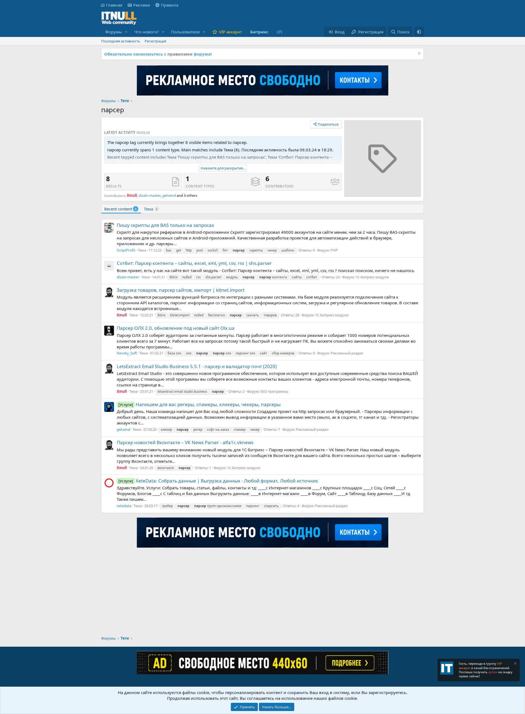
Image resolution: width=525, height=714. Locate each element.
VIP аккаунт (230, 31)
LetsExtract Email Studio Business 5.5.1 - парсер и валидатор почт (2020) (197, 366)
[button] (126, 32)
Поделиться (328, 124)
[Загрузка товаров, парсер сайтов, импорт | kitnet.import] (109, 292)
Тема (151, 209)
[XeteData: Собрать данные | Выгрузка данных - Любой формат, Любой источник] (109, 483)
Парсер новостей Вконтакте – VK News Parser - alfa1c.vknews (185, 442)
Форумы (113, 31)
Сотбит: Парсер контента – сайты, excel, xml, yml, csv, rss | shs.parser (194, 263)
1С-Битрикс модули (372, 276)
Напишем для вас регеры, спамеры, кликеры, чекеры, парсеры (199, 404)
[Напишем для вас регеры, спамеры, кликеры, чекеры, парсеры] (109, 407)
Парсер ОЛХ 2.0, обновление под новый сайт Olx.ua (176, 328)
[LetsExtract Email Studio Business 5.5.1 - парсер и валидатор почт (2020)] (109, 369)
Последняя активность (120, 41)
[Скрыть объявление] (418, 54)
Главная (114, 5)
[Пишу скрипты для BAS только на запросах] (109, 228)
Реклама (141, 5)
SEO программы (274, 391)
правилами (179, 54)
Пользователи (185, 31)
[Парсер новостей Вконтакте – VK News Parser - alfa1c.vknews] (109, 445)
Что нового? (146, 31)
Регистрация (155, 41)
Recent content (120, 209)
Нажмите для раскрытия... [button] (223, 168)
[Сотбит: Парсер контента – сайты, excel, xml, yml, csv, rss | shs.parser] (109, 266)
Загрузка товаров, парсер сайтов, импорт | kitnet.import (180, 290)
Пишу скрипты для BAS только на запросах (165, 225)
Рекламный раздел (347, 353)
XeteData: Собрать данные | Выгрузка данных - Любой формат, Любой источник (218, 481)
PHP (334, 250)
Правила (169, 5)
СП (279, 31)
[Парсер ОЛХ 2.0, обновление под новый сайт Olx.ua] (109, 331)
